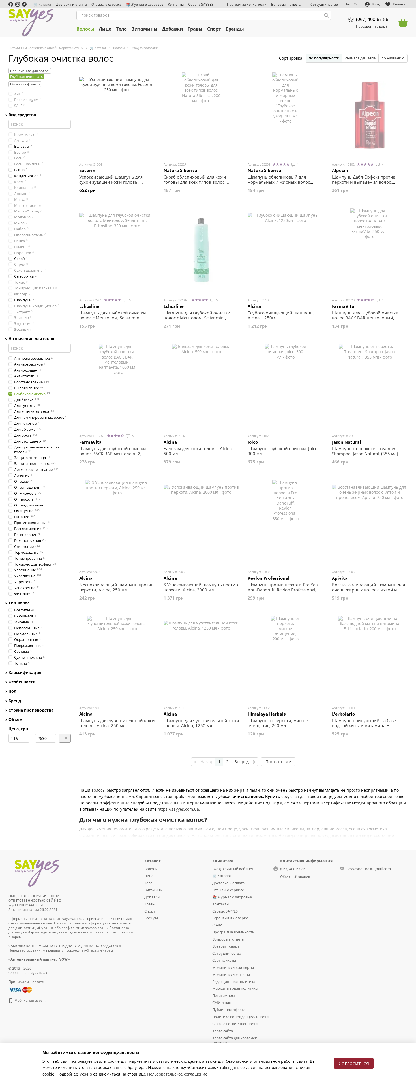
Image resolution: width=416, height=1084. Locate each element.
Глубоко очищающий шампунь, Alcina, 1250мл (281, 315)
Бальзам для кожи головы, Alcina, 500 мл (198, 451)
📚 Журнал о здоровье (144, 4)
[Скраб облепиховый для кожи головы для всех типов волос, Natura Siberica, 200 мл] (201, 114)
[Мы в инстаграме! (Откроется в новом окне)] (17, 4)
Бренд (14, 700)
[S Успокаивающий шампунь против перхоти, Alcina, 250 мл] (117, 522)
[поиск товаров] (326, 15)
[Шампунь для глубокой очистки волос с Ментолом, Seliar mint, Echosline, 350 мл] (117, 250)
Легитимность (225, 995)
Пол (12, 691)
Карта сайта (222, 1030)
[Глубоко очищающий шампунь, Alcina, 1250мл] (285, 250)
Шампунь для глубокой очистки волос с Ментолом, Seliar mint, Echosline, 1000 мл (197, 318)
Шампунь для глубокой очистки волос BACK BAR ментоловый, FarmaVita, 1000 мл (112, 453)
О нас (217, 925)
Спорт (214, 29)
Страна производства (30, 710)
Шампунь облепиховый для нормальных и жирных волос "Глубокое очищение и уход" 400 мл (282, 184)
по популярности (324, 58)
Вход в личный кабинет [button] (233, 868)
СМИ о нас (221, 1002)
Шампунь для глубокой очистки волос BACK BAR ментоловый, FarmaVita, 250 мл (365, 318)
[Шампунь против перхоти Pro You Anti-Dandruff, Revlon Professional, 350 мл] (285, 522)
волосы (98, 790)
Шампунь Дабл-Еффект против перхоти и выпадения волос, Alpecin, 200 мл (364, 182)
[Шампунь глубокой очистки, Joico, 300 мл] (285, 386)
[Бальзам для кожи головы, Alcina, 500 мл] (201, 386)
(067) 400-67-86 (372, 19)
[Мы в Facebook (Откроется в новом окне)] (10, 4)
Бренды (235, 29)
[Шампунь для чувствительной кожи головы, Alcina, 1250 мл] (201, 658)
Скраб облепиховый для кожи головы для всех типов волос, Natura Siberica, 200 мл (195, 182)
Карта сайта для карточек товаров (234, 1040)
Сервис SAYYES (200, 4)
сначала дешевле (360, 58)
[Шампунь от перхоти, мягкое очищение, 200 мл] (285, 658)
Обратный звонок (295, 877)
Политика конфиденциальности (240, 1016)
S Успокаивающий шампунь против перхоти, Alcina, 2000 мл (201, 587)
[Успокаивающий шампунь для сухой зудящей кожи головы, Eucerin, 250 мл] (117, 114)
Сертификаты (224, 960)
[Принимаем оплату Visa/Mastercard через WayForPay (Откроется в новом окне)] (20, 989)
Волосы (85, 29)
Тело (121, 29)
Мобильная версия (30, 1000)
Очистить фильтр (25, 84)
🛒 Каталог (42, 4)
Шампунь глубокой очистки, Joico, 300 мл (283, 451)
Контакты (176, 4)
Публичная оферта (228, 1009)
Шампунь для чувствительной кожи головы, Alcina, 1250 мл (201, 723)
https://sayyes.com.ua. (179, 809)
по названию (392, 58)
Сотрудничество (324, 4)
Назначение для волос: (29, 70)
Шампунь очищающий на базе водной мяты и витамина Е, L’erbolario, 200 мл (364, 725)
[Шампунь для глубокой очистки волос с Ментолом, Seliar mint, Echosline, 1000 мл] (201, 250)
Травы (195, 29)
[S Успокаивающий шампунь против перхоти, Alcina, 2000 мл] (201, 522)
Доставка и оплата (71, 4)
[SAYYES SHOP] (36, 872)
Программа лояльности (247, 4)
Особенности (22, 682)
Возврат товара (225, 946)
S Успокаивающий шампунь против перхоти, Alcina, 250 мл (116, 587)
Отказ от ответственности (235, 1023)
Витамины (144, 29)
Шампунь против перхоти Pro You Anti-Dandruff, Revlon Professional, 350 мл (283, 590)
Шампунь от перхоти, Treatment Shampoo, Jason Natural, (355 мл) (365, 451)
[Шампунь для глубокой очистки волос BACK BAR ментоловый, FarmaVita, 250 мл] (370, 250)
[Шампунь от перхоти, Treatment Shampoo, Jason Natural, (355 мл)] (370, 386)
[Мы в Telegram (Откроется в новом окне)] (24, 4)
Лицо (105, 29)
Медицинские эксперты (233, 967)
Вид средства (22, 114)
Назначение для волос (31, 338)
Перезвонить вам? (371, 26)
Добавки (172, 29)
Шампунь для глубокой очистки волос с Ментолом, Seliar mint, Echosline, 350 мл (112, 318)
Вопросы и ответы (286, 4)
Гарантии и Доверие (230, 917)
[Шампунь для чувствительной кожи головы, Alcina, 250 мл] (117, 658)
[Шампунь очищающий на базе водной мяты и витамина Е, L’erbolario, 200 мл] (370, 658)
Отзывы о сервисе (106, 4)
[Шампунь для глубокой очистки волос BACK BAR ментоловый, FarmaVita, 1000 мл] (117, 386)
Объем (15, 719)
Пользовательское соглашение (177, 1074)
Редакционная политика (233, 981)
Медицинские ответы (231, 974)
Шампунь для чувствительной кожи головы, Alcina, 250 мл (117, 723)
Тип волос (18, 603)
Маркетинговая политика (235, 988)
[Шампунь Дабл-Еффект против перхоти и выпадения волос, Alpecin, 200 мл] (370, 114)
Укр (356, 4)
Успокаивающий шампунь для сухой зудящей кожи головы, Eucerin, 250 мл (111, 182)
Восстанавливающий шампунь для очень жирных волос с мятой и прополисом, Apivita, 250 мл (368, 590)
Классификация (24, 672)
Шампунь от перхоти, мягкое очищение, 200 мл (278, 723)
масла (341, 829)
